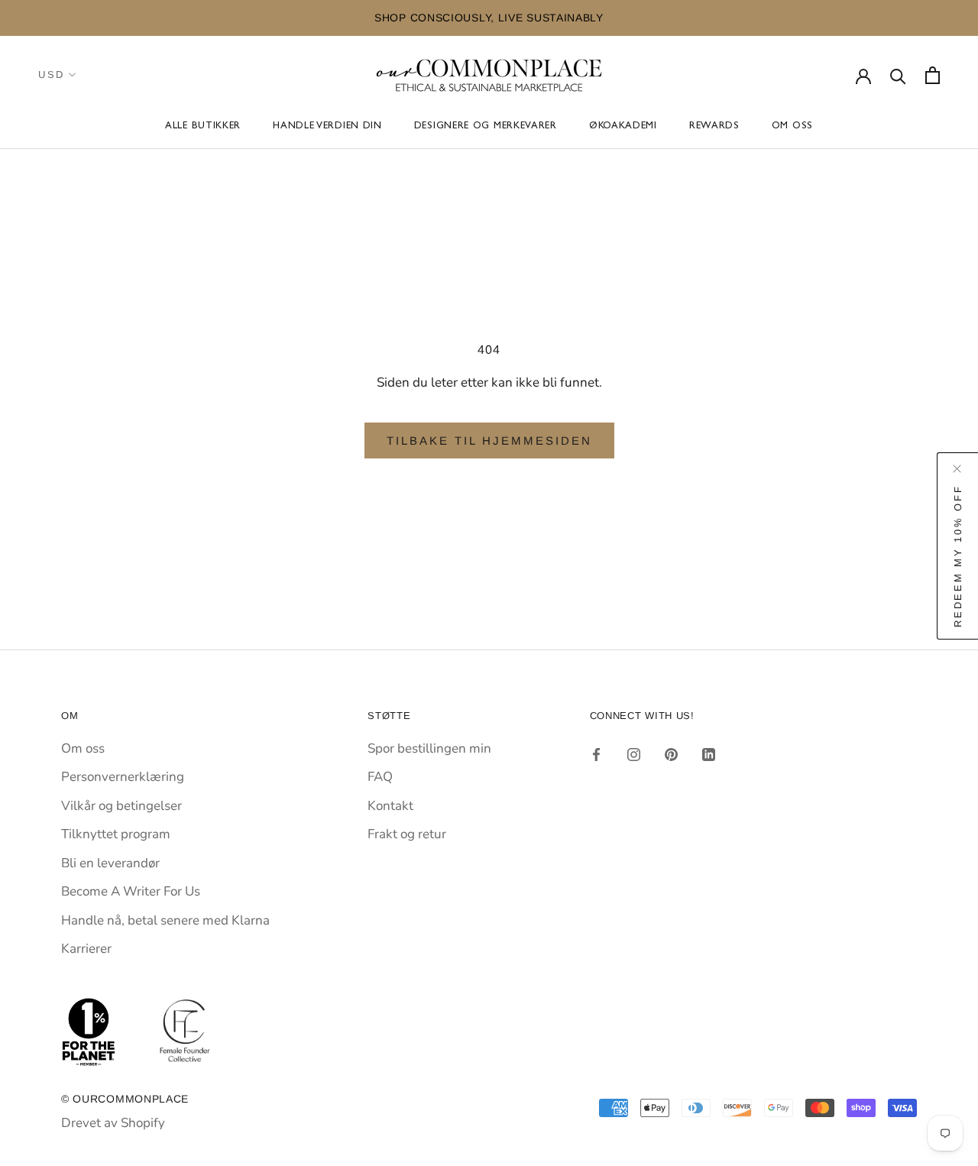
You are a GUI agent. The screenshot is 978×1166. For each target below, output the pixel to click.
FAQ (380, 776)
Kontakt (390, 806)
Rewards (714, 126)
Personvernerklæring (122, 776)
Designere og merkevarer (485, 126)
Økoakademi (623, 126)
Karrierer (86, 948)
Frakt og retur (407, 834)
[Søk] (898, 75)
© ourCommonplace (125, 1099)
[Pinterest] (671, 754)
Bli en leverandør (110, 863)
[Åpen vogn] (932, 75)
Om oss (792, 126)
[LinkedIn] (708, 754)
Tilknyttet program (115, 834)
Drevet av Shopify (113, 1123)
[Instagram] (633, 754)
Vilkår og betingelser (121, 806)
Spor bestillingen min (429, 748)
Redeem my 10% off (957, 555)
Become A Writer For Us (130, 891)
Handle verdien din (327, 126)
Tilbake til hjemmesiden (489, 440)
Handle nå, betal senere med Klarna (165, 920)
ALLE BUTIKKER (203, 126)
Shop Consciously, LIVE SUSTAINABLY (489, 17)
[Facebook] (596, 754)
